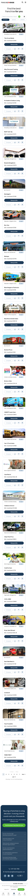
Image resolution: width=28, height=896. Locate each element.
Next (23, 774)
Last (13, 777)
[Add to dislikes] (18, 48)
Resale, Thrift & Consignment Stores (10, 314)
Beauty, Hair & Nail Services (9, 252)
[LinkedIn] (8, 876)
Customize (13, 889)
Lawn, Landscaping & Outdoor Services (10, 96)
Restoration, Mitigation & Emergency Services (10, 221)
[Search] (22, 2)
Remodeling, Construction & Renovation (10, 34)
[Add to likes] (15, 48)
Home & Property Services (9, 751)
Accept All (21, 889)
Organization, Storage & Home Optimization (10, 159)
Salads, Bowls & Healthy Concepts (10, 688)
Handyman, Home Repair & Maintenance (10, 626)
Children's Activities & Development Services (10, 377)
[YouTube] (12, 876)
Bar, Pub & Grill (7, 190)
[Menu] (25, 2)
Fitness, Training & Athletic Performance (10, 65)
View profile (14, 44)
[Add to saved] (22, 48)
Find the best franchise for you (14, 825)
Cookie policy (15, 886)
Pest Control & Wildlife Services (10, 532)
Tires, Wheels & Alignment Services (10, 439)
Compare (8, 49)
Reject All (6, 889)
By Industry (14, 19)
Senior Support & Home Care (10, 470)
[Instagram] (5, 876)
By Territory (22, 19)
